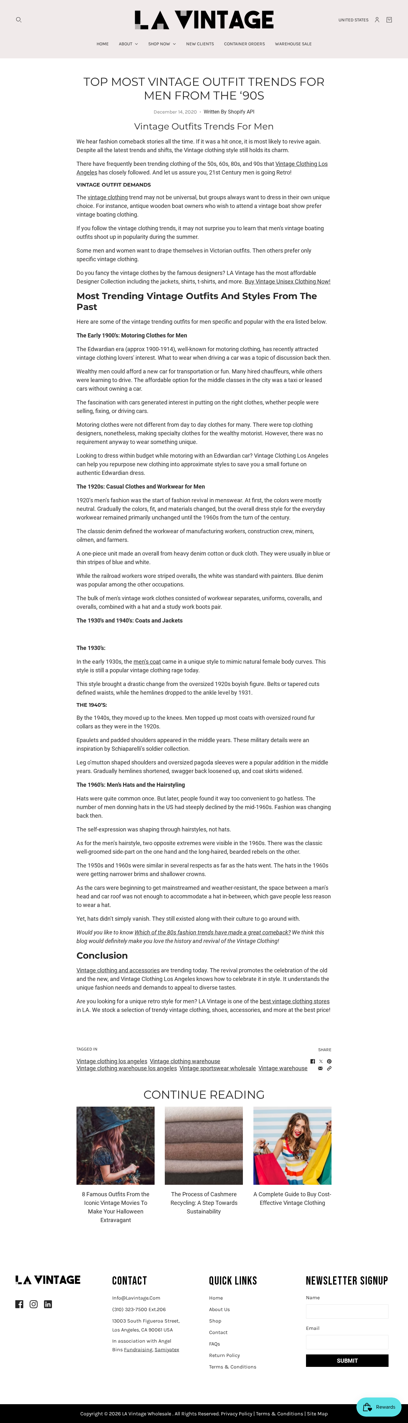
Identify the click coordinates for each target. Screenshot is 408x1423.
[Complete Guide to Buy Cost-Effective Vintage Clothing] (292, 1146)
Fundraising (138, 1349)
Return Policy (224, 1355)
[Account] (377, 19)
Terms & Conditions (232, 1367)
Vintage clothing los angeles (111, 1061)
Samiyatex (167, 1349)
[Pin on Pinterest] (329, 1061)
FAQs (214, 1344)
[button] (329, 1068)
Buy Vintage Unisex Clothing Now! (288, 281)
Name (313, 1297)
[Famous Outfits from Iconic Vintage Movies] (115, 1146)
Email (312, 1328)
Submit (347, 1360)
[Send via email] (320, 1068)
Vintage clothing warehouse (185, 1061)
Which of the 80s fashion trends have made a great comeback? (213, 932)
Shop (215, 1321)
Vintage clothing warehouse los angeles (126, 1068)
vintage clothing (108, 197)
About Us (219, 1309)
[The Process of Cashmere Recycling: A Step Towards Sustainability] (204, 1146)
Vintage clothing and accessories (118, 970)
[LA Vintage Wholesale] (204, 19)
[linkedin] (48, 1304)
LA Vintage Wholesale (147, 1414)
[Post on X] (321, 1061)
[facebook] (19, 1304)
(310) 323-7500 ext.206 (139, 1309)
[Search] (18, 19)
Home (216, 1298)
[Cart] (389, 19)
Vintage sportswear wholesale (217, 1068)
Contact (218, 1332)
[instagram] (34, 1304)
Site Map (317, 1414)
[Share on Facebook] (312, 1061)
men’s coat (147, 661)
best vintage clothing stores (295, 1001)
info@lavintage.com (136, 1298)
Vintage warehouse (283, 1068)
